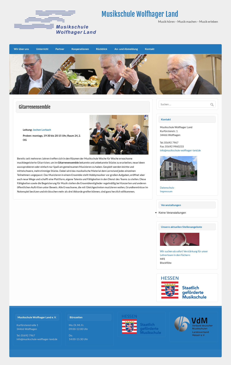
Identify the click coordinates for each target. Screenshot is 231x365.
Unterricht (42, 48)
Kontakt (149, 48)
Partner (59, 48)
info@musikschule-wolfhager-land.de (180, 150)
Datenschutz (167, 187)
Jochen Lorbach (42, 129)
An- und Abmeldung (126, 48)
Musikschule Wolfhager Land (139, 14)
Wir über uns (21, 48)
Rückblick (101, 48)
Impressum (166, 191)
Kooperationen (80, 48)
